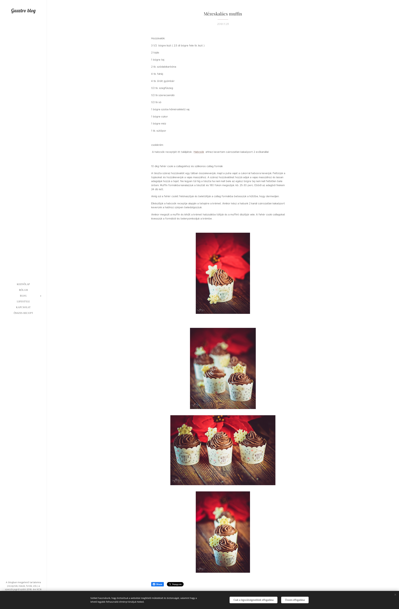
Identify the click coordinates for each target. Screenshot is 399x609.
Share (159, 584)
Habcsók (199, 151)
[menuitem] (23, 284)
